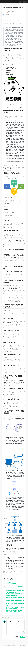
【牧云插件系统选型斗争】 (12, 595)
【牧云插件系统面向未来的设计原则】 (14, 593)
